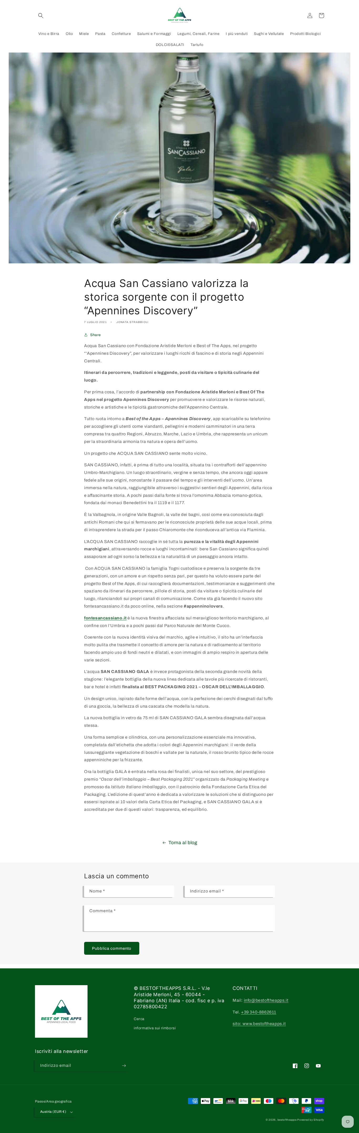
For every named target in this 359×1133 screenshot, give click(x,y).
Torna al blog (182, 842)
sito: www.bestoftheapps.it (259, 1023)
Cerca (139, 1019)
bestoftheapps (288, 1119)
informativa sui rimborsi (155, 1028)
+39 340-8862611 (258, 1012)
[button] (41, 15)
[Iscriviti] (124, 1066)
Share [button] (95, 335)
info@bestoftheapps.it (266, 1000)
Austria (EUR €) (53, 1112)
